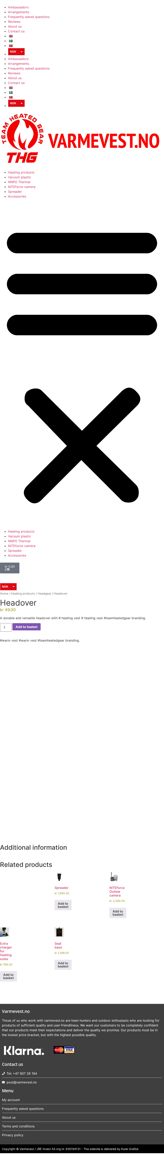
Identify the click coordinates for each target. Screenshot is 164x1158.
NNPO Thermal (19, 182)
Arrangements (18, 12)
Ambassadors (18, 7)
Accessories (17, 196)
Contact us (16, 31)
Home (4, 593)
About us (15, 26)
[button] (82, 364)
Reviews (14, 22)
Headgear (44, 593)
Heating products (21, 172)
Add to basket (26, 627)
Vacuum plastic (19, 177)
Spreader (15, 192)
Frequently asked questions (29, 17)
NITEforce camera (21, 187)
